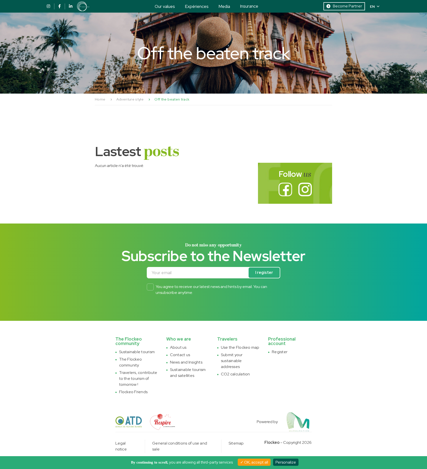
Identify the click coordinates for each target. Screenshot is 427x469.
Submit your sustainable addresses (232, 360)
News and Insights (186, 362)
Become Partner (347, 6)
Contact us (180, 354)
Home (100, 99)
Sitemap (236, 443)
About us (178, 347)
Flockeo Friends (133, 391)
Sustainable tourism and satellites (188, 372)
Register (279, 351)
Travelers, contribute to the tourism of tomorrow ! (138, 378)
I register (264, 272)
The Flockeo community (130, 362)
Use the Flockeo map (240, 347)
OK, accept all (255, 462)
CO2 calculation (235, 374)
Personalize (286, 462)
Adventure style (130, 99)
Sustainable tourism (137, 351)
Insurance (249, 6)
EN (372, 6)
